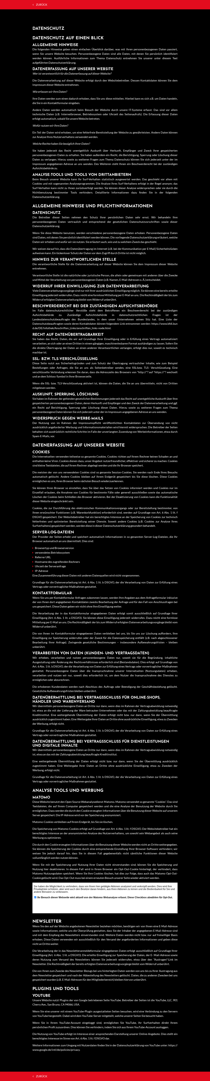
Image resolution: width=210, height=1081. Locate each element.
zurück (41, 4)
